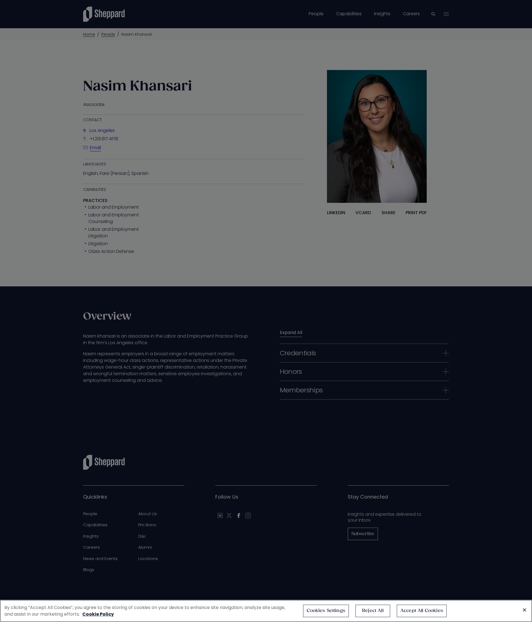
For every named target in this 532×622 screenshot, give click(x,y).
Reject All (372, 610)
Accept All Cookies (421, 610)
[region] (266, 611)
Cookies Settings (326, 610)
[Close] (524, 610)
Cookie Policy (98, 614)
